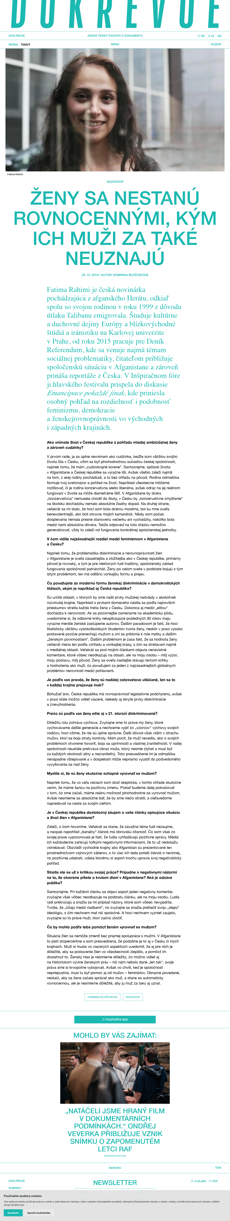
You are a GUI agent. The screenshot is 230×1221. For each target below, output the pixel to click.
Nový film (121, 1156)
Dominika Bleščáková (130, 275)
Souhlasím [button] (13, 1212)
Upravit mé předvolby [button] (38, 1212)
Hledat (216, 44)
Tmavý (25, 44)
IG (212, 35)
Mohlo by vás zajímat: (115, 1035)
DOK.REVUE (17, 35)
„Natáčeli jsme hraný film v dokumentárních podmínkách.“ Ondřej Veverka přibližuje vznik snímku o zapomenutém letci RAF (115, 1130)
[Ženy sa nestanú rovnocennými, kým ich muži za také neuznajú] (115, 109)
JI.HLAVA (200, 1181)
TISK (218, 1167)
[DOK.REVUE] (115, 15)
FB (202, 35)
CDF (215, 1181)
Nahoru (115, 1168)
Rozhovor (115, 181)
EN (219, 35)
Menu (115, 44)
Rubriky (15, 1188)
